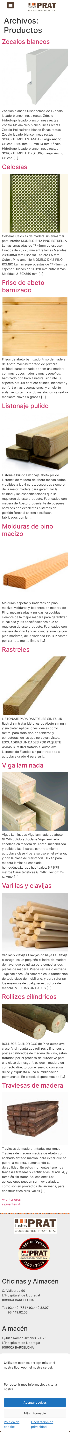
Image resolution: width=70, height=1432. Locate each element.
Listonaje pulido (25, 406)
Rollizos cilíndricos (29, 996)
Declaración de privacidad (42, 1424)
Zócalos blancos (26, 41)
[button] (10, 5)
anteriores (11, 1199)
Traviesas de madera (32, 1085)
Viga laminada (22, 765)
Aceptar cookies (35, 1402)
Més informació (35, 1413)
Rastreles (16, 649)
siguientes (11, 1204)
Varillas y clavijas (27, 885)
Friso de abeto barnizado (23, 286)
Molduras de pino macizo (27, 530)
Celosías (14, 167)
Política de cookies (11, 1424)
